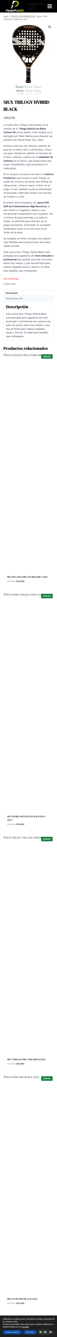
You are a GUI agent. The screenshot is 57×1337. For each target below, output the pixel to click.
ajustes (25, 1327)
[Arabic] (41, 1332)
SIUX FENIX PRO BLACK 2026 (22, 1298)
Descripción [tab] (12, 293)
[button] (49, 27)
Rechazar (30, 1332)
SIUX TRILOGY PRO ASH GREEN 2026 (26, 1059)
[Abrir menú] (49, 6)
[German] (47, 1332)
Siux (13, 284)
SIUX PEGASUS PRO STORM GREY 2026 (27, 577)
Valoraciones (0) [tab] (14, 298)
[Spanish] (52, 1332)
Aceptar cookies (12, 1332)
